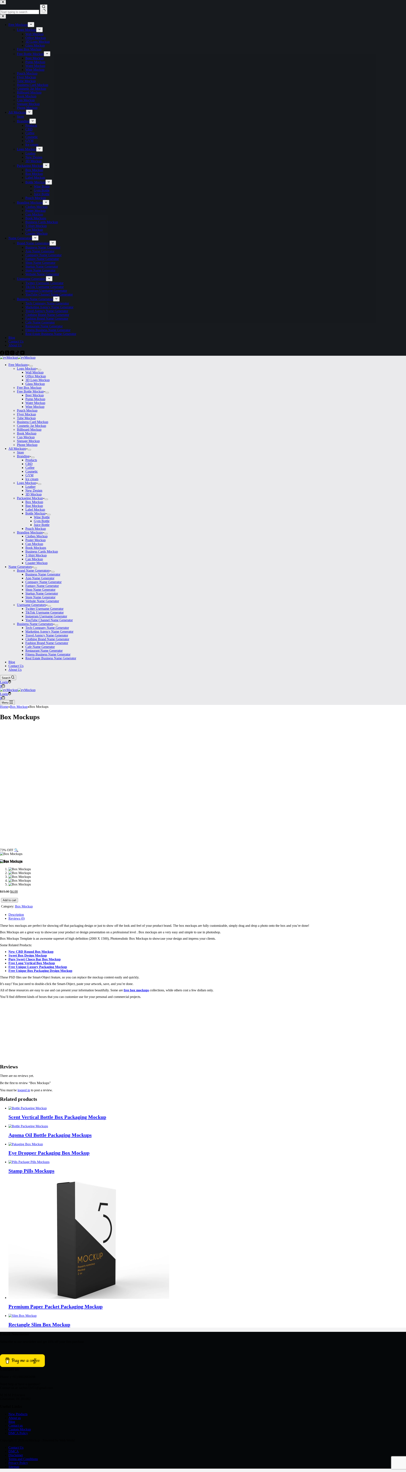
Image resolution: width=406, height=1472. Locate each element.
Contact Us (15, 666)
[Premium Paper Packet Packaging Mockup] (88, 1297)
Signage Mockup (28, 441)
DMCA (13, 1451)
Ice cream (31, 479)
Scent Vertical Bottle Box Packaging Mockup (57, 1117)
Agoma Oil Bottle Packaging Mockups (50, 1135)
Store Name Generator (40, 597)
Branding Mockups (30, 532)
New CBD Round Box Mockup (30, 951)
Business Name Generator (42, 574)
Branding (23, 456)
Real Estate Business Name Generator (50, 658)
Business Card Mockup (32, 422)
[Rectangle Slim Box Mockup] (22, 1315)
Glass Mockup (35, 384)
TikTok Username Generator (44, 612)
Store (20, 452)
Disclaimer (15, 1455)
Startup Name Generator (41, 593)
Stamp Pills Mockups (31, 1171)
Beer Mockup (34, 395)
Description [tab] (16, 914)
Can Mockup (34, 559)
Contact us (15, 1425)
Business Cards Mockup (41, 551)
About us (14, 1418)
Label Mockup (35, 509)
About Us (15, 669)
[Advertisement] (203, 755)
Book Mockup (26, 433)
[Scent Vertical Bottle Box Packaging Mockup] (27, 1108)
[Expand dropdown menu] (31, 366)
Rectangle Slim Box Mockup (39, 1324)
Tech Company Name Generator (47, 627)
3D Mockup (33, 494)
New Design (33, 490)
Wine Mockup (34, 406)
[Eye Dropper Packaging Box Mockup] (25, 1144)
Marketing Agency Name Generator (49, 631)
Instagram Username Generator (46, 616)
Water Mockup (35, 403)
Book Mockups (35, 547)
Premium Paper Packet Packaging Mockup (55, 1306)
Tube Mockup (26, 418)
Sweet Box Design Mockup (27, 955)
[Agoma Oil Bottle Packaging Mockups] (28, 1126)
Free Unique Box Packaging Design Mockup (40, 971)
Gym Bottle (41, 521)
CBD (29, 464)
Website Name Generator (42, 601)
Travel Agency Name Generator (46, 635)
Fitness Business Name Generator (47, 654)
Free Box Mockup (29, 387)
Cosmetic (31, 471)
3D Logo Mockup (37, 380)
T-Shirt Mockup (36, 555)
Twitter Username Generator (44, 608)
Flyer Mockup (26, 414)
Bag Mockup (34, 506)
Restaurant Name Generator (44, 650)
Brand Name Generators (33, 570)
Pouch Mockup (27, 410)
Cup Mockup (26, 437)
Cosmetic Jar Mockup (31, 425)
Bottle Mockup (35, 513)
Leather (30, 486)
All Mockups (17, 448)
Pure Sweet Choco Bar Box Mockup (34, 959)
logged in (24, 1090)
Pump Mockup (35, 399)
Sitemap (13, 1466)
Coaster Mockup (36, 563)
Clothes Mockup (36, 536)
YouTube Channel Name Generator (49, 620)
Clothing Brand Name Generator (47, 639)
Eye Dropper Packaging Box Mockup (48, 1153)
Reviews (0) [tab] (16, 918)
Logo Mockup (26, 368)
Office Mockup (35, 376)
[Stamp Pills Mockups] (28, 1162)
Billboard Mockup (29, 429)
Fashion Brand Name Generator (46, 643)
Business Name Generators (35, 624)
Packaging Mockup (30, 498)
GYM (29, 475)
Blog (11, 662)
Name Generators (20, 567)
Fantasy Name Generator (42, 586)
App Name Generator (39, 578)
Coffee (29, 467)
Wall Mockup (34, 372)
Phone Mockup (27, 445)
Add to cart (9, 900)
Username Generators (31, 605)
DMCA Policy (18, 1433)
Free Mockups (18, 365)
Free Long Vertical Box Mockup (31, 963)
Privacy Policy (18, 1463)
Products (31, 460)
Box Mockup (34, 502)
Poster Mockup (35, 540)
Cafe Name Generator (40, 647)
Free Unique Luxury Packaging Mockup (37, 967)
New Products (17, 1414)
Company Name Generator (43, 582)
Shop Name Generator (40, 589)
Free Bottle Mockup (30, 391)
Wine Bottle (42, 517)
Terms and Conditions (23, 1459)
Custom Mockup (19, 1429)
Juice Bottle (41, 525)
